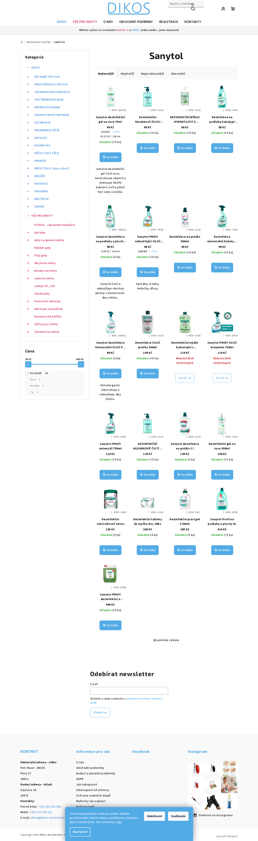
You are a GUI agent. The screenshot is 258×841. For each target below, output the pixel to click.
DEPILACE (40, 138)
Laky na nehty (44, 278)
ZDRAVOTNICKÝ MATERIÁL (52, 115)
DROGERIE (41, 191)
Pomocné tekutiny (47, 301)
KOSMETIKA (42, 145)
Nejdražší (127, 74)
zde (118, 822)
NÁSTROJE (41, 199)
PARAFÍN (40, 161)
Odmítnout (154, 816)
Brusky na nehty (45, 271)
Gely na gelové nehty (49, 240)
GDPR (80, 779)
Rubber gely (42, 248)
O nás (80, 762)
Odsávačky (42, 294)
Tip (34, 392)
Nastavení (80, 832)
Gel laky (39, 232)
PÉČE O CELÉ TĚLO (46, 153)
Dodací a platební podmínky (95, 773)
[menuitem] (62, 22)
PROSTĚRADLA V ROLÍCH (51, 84)
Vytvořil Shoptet (227, 836)
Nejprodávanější (152, 74)
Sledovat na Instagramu (216, 815)
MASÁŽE (39, 176)
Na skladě (39, 373)
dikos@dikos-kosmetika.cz (50, 818)
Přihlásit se (100, 712)
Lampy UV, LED (44, 286)
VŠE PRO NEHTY (42, 216)
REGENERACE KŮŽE (47, 130)
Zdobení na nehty (46, 332)
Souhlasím (178, 816)
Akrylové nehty (45, 263)
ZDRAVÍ (39, 206)
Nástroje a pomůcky (48, 309)
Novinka (37, 386)
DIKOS (135, 30)
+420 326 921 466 (49, 807)
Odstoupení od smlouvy (92, 790)
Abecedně (178, 74)
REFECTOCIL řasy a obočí (51, 168)
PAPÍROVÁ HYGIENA (47, 107)
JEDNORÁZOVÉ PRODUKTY (52, 92)
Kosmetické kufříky (48, 316)
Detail (183, 378)
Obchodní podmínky (90, 768)
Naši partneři (85, 807)
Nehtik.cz (122, 30)
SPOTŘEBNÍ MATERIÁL (49, 100)
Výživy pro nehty (46, 324)
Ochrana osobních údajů (93, 795)
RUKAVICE (41, 184)
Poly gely (40, 255)
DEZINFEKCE (42, 122)
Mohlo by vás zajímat (91, 801)
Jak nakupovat (86, 784)
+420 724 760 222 (40, 812)
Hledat (173, 12)
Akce (35, 379)
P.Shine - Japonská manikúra (54, 225)
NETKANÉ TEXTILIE (47, 77)
